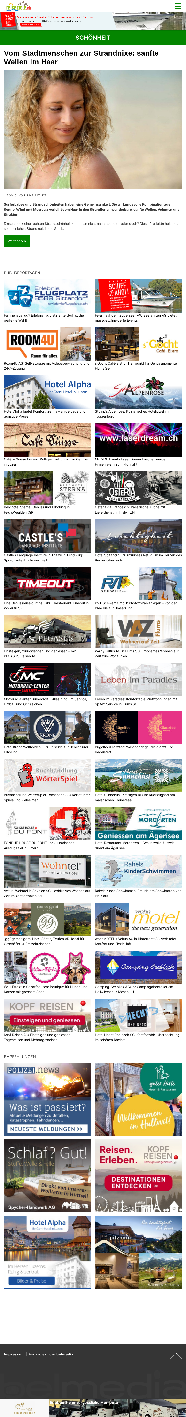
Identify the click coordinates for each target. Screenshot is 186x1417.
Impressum (14, 1354)
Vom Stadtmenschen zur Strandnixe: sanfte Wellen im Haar (81, 57)
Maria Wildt (36, 195)
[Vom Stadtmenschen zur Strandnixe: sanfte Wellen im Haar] (93, 129)
